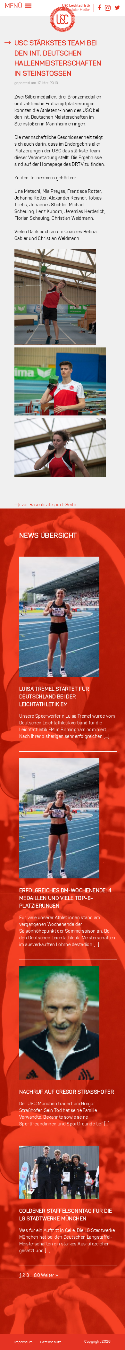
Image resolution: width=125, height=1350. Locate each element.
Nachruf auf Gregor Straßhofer (66, 1092)
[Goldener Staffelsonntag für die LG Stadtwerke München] (59, 1204)
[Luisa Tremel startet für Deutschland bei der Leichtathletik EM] (59, 682)
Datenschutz (50, 1342)
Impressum (23, 1342)
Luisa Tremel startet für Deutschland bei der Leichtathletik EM (54, 697)
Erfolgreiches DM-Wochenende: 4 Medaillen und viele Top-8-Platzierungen (65, 898)
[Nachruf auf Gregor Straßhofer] (59, 1085)
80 (37, 1275)
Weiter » (49, 1275)
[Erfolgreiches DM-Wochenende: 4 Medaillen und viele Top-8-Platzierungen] (59, 883)
